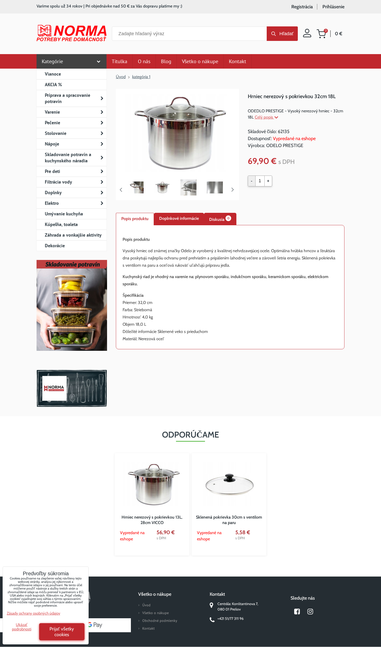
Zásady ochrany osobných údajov (33, 613)
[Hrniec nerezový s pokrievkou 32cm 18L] (177, 133)
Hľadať (286, 33)
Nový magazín (72, 313)
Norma (72, 388)
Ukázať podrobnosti (21, 627)
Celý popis (264, 117)
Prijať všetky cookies (62, 631)
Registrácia (302, 7)
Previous (121, 189)
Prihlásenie (333, 7)
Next (233, 189)
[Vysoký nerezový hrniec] (138, 187)
